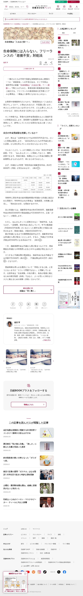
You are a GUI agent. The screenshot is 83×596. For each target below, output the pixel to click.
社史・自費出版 (45, 553)
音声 (34, 538)
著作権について (70, 584)
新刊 (22, 544)
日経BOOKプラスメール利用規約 (31, 562)
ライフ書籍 (66, 544)
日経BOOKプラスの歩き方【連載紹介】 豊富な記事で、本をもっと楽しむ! (15, 590)
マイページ (36, 529)
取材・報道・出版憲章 (29, 584)
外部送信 (61, 584)
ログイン (73, 1)
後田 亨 (5, 62)
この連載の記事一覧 (28, 68)
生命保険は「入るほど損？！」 (22, 24)
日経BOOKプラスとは (28, 558)
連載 (59, 534)
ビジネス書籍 (34, 544)
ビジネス (13, 13)
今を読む (70, 13)
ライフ (51, 13)
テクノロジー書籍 (50, 544)
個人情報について (42, 584)
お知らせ (24, 529)
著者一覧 (53, 538)
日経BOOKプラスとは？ (18, 2)
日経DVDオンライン (27, 553)
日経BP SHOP (25, 549)
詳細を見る (47, 340)
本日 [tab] (63, 33)
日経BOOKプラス (8, 24)
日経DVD (54, 549)
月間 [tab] (74, 33)
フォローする (45, 42)
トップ (5, 529)
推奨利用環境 (45, 558)
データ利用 (53, 584)
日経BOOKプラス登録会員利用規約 (59, 562)
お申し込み (61, 1)
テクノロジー (32, 13)
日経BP (5, 2)
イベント (24, 538)
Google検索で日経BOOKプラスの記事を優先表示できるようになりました (27, 19)
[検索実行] (27, 7)
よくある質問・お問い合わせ (30, 566)
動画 (43, 538)
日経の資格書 (40, 549)
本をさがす (6, 544)
